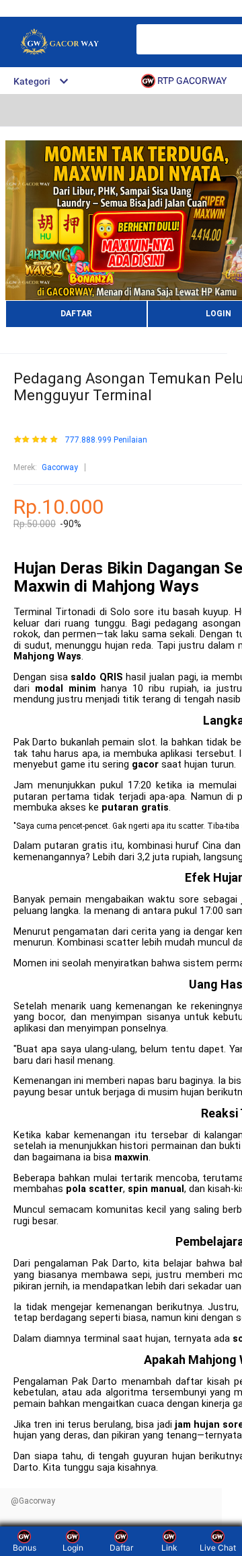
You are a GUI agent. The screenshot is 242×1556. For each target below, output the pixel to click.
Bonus (24, 1548)
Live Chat (218, 1548)
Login (73, 1548)
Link (169, 1548)
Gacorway (60, 467)
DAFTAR (76, 313)
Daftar (121, 1548)
